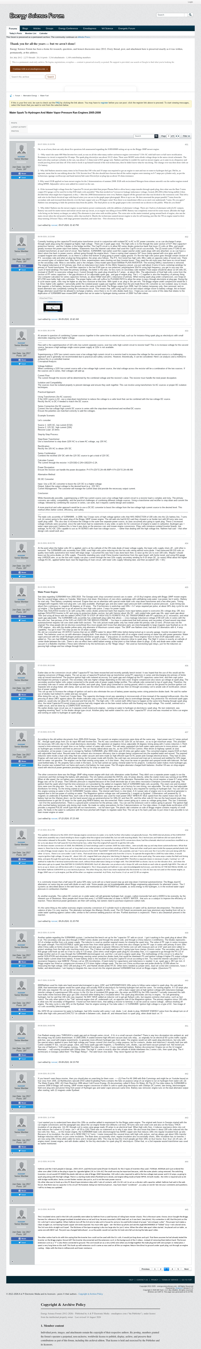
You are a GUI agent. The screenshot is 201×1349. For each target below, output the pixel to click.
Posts (14, 123)
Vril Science (107, 28)
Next (186, 1269)
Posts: (19, 169)
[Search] (190, 15)
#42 (186, 1074)
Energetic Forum (126, 28)
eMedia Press (84, 37)
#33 (186, 331)
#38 (186, 830)
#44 (186, 1162)
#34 (186, 543)
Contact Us (142, 1280)
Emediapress (89, 28)
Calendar (43, 33)
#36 (186, 666)
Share (23, 174)
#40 (186, 980)
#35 (186, 587)
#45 (186, 1210)
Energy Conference (68, 28)
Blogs (25, 28)
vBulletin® (179, 1288)
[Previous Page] (176, 136)
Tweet (23, 177)
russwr (21, 156)
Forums (13, 28)
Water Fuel (44, 96)
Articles (37, 28)
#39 (186, 933)
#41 (186, 1026)
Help (131, 1280)
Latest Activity (18, 127)
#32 (186, 237)
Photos (15, 131)
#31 (186, 144)
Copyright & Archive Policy (91, 1294)
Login (190, 2)
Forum (17, 96)
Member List (30, 33)
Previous (146, 1269)
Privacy (154, 1280)
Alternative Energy (30, 96)
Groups (49, 28)
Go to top (187, 1280)
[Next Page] (178, 136)
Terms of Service (170, 1280)
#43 (186, 1118)
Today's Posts (15, 33)
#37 (186, 732)
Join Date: (17, 167)
